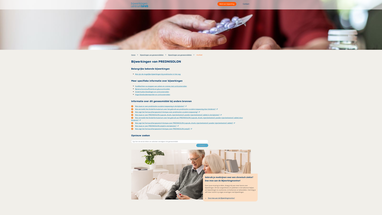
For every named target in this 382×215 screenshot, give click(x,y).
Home (133, 55)
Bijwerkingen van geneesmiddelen (152, 55)
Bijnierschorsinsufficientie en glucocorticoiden (152, 89)
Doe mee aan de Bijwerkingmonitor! (221, 198)
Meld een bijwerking (226, 4)
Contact (246, 4)
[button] (139, 4)
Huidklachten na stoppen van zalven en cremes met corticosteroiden (161, 86)
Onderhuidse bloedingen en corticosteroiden (152, 92)
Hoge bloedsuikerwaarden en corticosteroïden (152, 94)
